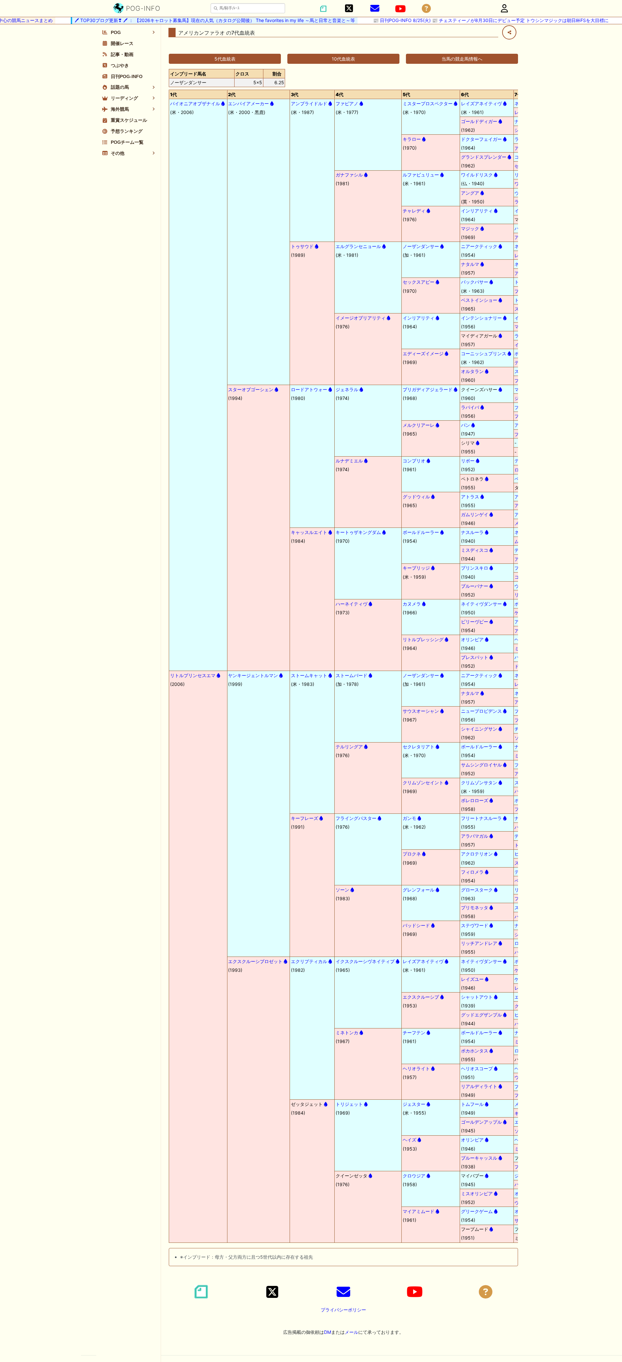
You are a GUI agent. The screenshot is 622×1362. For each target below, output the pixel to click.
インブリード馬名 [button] (188, 73)
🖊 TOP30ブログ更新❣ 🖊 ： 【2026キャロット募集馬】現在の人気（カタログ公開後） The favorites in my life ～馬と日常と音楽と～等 (203, 20)
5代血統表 (225, 59)
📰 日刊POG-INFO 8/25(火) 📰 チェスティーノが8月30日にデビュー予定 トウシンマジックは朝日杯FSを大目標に (479, 20)
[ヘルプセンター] (426, 8)
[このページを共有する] (509, 32)
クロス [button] (242, 73)
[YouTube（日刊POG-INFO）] (400, 9)
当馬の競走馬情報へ (462, 59)
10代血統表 (343, 59)
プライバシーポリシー (343, 1309)
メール (351, 1332)
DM (327, 1332)
